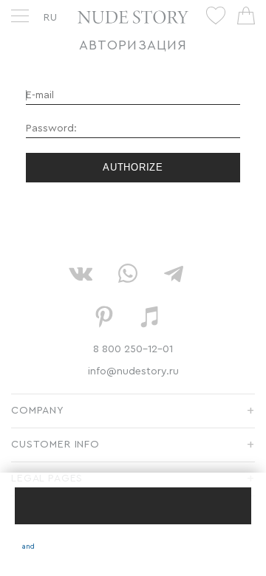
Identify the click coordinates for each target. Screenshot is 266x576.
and (28, 546)
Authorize (133, 167)
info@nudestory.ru (133, 371)
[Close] (133, 505)
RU (51, 18)
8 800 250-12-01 (133, 349)
